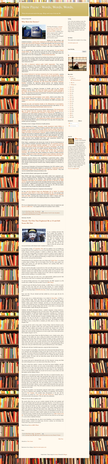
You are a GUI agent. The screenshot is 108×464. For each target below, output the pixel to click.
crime (53, 212)
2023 (71, 89)
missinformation (25, 214)
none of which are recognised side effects (52, 75)
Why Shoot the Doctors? (30, 22)
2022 (71, 91)
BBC (34, 435)
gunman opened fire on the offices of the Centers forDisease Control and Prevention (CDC (54, 29)
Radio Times (54, 260)
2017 (71, 99)
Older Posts (60, 439)
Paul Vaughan (30, 393)
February (73, 84)
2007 (71, 117)
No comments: (38, 211)
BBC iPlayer (50, 282)
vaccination (38, 214)
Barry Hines (54, 298)
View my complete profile (73, 168)
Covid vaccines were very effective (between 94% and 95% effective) (40, 136)
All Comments (73, 126)
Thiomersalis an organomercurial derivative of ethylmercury (38, 112)
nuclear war (47, 435)
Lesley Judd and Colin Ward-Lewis (45, 394)
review (51, 435)
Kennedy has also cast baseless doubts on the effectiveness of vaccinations (42, 104)
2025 (71, 76)
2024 (71, 87)
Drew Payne (79, 139)
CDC (39, 212)
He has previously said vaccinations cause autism (35, 97)
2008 (71, 115)
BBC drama (37, 435)
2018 (71, 97)
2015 (71, 103)
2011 (71, 109)
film (44, 435)
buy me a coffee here (27, 206)
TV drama (58, 435)
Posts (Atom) (30, 441)
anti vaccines (35, 212)
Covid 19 (50, 212)
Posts (71, 123)
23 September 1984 (38, 248)
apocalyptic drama (28, 435)
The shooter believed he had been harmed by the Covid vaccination (40, 74)
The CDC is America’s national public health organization (38, 64)
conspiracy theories (44, 212)
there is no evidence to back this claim (52, 155)
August (72, 78)
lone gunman (57, 212)
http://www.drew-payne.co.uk (40, 447)
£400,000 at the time (40, 289)
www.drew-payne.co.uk (73, 43)
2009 (71, 113)
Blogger (65, 454)
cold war (41, 435)
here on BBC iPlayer (34, 425)
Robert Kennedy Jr (32, 214)
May (72, 82)
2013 (71, 105)
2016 (71, 101)
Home (40, 439)
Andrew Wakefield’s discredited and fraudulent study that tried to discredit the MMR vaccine (43, 180)
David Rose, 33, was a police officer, (50, 44)
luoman (56, 454)
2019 (71, 95)
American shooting (28, 212)
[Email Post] (43, 211)
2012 (71, 107)
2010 (71, 111)
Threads (54, 435)
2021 (71, 93)
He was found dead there (48, 54)
